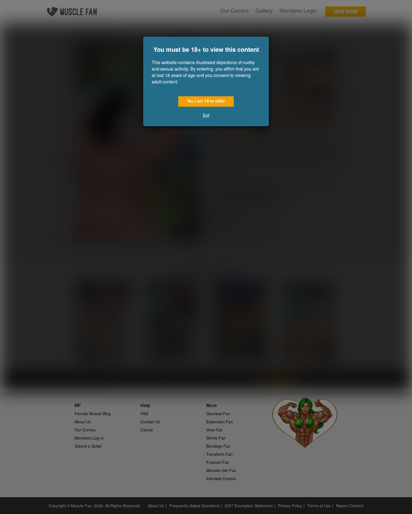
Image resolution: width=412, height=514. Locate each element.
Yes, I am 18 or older (206, 101)
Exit (206, 115)
